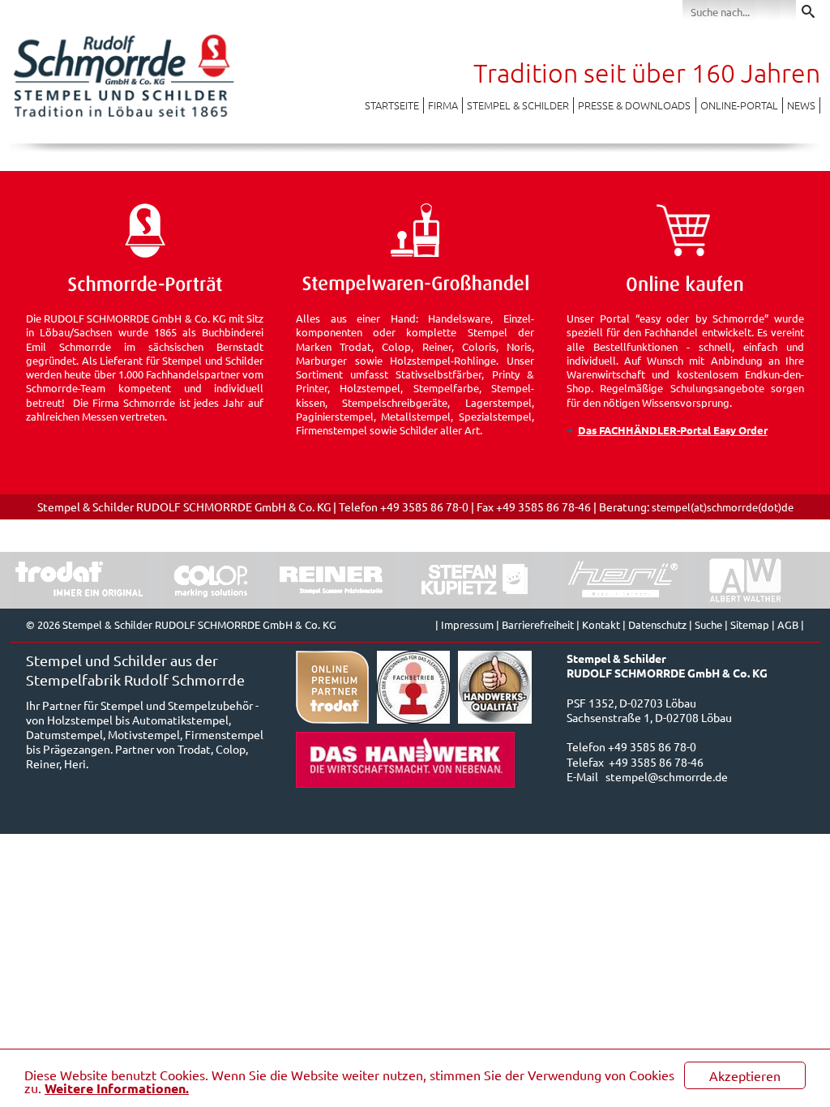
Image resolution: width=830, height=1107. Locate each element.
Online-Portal (739, 105)
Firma (443, 105)
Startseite (392, 105)
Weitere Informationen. (117, 1087)
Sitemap (749, 624)
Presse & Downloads (634, 105)
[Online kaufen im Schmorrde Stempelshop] (685, 290)
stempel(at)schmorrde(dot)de (723, 507)
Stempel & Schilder (518, 105)
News (801, 105)
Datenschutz (657, 624)
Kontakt (601, 624)
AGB (787, 624)
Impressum (467, 624)
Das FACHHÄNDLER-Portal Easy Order (673, 430)
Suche (708, 624)
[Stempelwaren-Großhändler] (415, 290)
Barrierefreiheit (538, 624)
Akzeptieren (745, 1075)
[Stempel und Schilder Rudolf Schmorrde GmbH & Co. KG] (123, 116)
